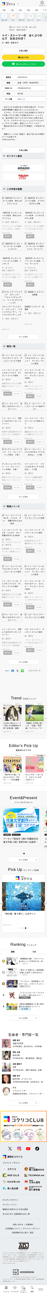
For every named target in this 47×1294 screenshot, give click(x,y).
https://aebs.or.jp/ (9, 1263)
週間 (13, 951)
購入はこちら (23, 57)
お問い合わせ (18, 1224)
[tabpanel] (23, 903)
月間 (34, 951)
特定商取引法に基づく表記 (23, 1232)
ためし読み (23, 50)
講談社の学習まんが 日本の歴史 (15, 1209)
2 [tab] (21, 928)
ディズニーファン (10, 1204)
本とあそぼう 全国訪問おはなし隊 (16, 1214)
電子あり (7, 236)
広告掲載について (12, 1228)
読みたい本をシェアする (26, 64)
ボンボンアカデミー (11, 1200)
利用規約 (29, 1224)
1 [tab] (19, 928)
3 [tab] (23, 928)
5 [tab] (27, 928)
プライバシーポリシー (31, 1228)
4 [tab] (25, 928)
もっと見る (23, 1018)
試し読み (17, 394)
